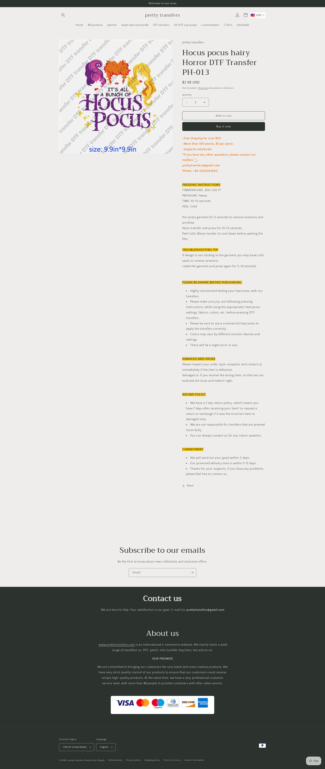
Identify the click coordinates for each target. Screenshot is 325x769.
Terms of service (172, 760)
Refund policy (116, 760)
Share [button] (190, 485)
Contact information (194, 760)
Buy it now (223, 126)
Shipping (203, 88)
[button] (63, 15)
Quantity (187, 94)
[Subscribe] (192, 572)
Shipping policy (152, 760)
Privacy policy (133, 760)
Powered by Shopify (94, 760)
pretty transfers (76, 760)
